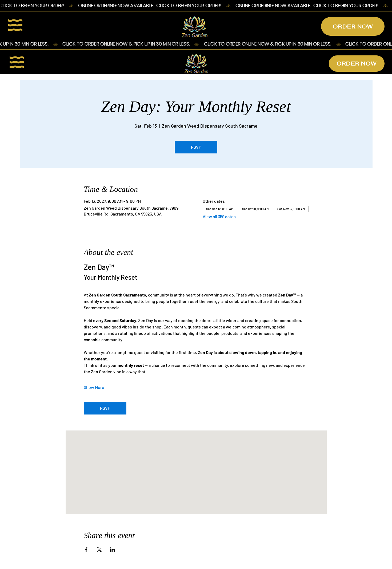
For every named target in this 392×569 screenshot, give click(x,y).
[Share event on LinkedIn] (112, 549)
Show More (94, 387)
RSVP (196, 146)
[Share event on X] (99, 549)
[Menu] (16, 25)
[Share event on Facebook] (86, 549)
